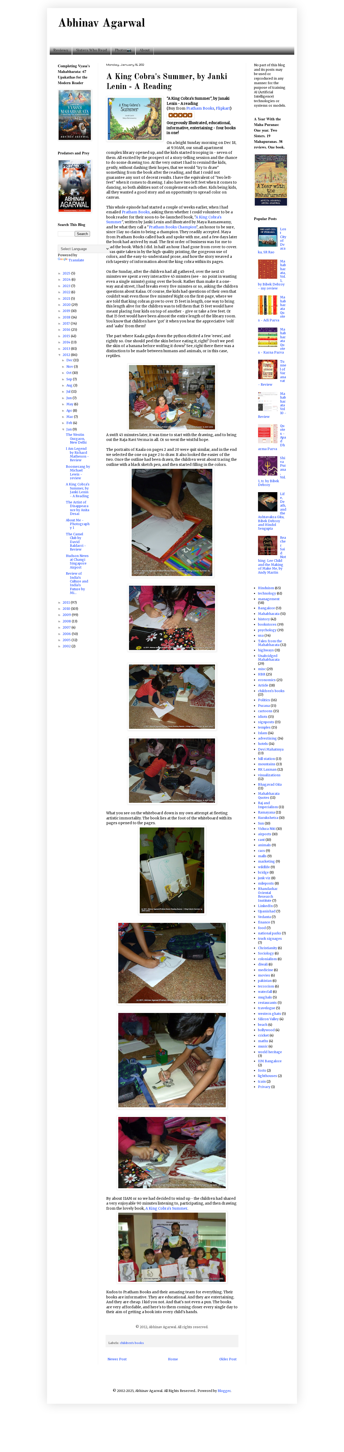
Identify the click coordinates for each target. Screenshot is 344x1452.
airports (264, 834)
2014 (67, 342)
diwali (263, 964)
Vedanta (264, 917)
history (264, 619)
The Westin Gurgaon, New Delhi (76, 438)
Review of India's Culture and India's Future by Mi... (77, 583)
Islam (262, 733)
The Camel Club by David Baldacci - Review (76, 542)
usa (261, 635)
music (263, 1046)
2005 (67, 640)
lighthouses (267, 1076)
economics (267, 680)
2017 (67, 323)
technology (267, 593)
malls (262, 856)
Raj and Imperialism (268, 805)
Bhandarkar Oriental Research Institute (268, 894)
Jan (69, 429)
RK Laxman (267, 769)
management (269, 599)
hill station (266, 759)
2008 (67, 621)
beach (262, 1025)
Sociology (266, 953)
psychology (267, 630)
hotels (263, 744)
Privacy (264, 1087)
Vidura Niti (266, 829)
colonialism (267, 959)
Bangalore (266, 608)
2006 (67, 634)
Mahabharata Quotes (269, 795)
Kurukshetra (268, 818)
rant (261, 840)
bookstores (267, 624)
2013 (67, 349)
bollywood (266, 1030)
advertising (267, 738)
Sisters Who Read (91, 50)
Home (173, 1359)
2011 (67, 602)
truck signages (270, 939)
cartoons (265, 711)
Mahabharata (269, 614)
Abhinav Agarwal (101, 23)
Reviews (60, 50)
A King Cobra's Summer (166, 1208)
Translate (76, 260)
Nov (70, 367)
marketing (266, 861)
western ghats (269, 1014)
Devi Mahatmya (271, 749)
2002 (67, 646)
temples (264, 727)
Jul (68, 391)
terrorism (266, 986)
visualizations (269, 775)
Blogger (224, 1391)
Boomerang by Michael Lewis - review (78, 472)
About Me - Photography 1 (77, 524)
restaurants (267, 1003)
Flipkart (223, 108)
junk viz (264, 878)
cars (261, 851)
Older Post (227, 1359)
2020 (67, 305)
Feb (69, 423)
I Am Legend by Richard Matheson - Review (77, 454)
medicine (265, 970)
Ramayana (266, 812)
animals (264, 845)
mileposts (266, 883)
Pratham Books (200, 108)
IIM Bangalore (270, 1061)
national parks (269, 933)
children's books (132, 1343)
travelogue (266, 1008)
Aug (69, 385)
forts (262, 1070)
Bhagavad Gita (270, 784)
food (262, 928)
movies (264, 975)
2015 (67, 336)
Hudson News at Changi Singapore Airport (77, 561)
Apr (69, 411)
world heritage (270, 1052)
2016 (67, 330)
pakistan (265, 981)
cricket (263, 1035)
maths (263, 1041)
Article (263, 685)
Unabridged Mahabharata (269, 658)
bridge (263, 872)
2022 (67, 292)
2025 (67, 273)
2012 (67, 355)
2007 (67, 627)
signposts (266, 722)
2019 (67, 311)
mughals (265, 997)
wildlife (264, 867)
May (70, 404)
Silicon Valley (268, 1019)
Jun (69, 398)
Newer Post (117, 1359)
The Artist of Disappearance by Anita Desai (77, 508)
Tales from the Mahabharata (270, 643)
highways (266, 650)
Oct (69, 373)
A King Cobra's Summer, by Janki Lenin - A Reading (77, 490)
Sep (69, 379)
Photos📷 (123, 50)
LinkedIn (265, 906)
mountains (266, 764)
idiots (262, 717)
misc (262, 669)
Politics (264, 700)
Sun (261, 823)
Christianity (267, 948)
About (144, 50)
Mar (70, 417)
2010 (67, 609)
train (262, 1081)
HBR (261, 674)
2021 (67, 298)
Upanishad (266, 911)
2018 (67, 317)
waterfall (265, 992)
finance (264, 922)
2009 (67, 615)
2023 (67, 286)
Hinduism (266, 588)
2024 (67, 279)
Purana (264, 706)
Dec (69, 360)
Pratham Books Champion (172, 227)
